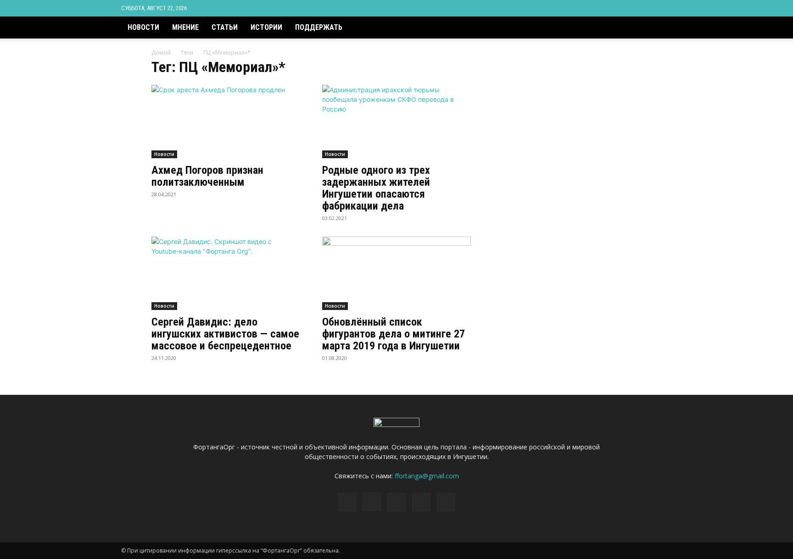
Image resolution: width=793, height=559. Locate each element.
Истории (266, 27)
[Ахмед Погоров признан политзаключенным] (225, 121)
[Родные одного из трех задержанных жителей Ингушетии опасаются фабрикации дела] (396, 121)
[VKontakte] (650, 8)
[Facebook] (604, 8)
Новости (143, 27)
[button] (661, 33)
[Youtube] (665, 8)
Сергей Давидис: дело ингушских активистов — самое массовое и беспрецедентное (225, 333)
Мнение (185, 27)
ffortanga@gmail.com (427, 475)
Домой (161, 52)
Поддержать (318, 27)
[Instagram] (619, 8)
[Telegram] (635, 8)
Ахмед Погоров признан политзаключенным (207, 176)
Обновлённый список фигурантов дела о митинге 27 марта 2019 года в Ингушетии (393, 333)
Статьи (225, 27)
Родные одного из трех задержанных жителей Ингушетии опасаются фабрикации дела (376, 188)
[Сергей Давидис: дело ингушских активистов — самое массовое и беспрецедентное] (225, 273)
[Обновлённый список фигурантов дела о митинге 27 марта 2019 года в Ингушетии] (396, 273)
